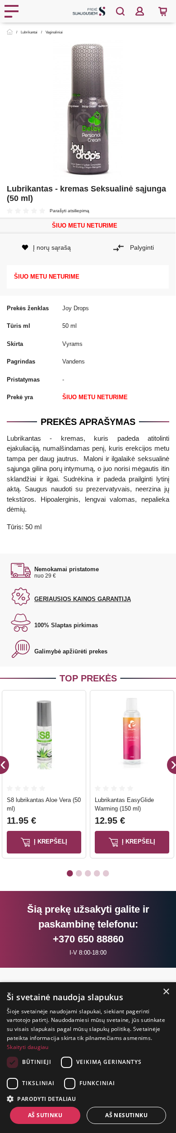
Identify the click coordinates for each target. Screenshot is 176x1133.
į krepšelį (49, 841)
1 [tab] (69, 872)
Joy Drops (75, 308)
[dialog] (88, 1057)
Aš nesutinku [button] (126, 1115)
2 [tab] (78, 872)
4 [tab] (97, 872)
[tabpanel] (44, 776)
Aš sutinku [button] (45, 1115)
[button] (88, 1098)
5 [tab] (106, 872)
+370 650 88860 (88, 939)
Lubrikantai (29, 32)
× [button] (165, 991)
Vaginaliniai (54, 32)
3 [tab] (88, 872)
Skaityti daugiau (28, 1047)
